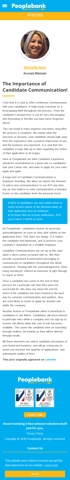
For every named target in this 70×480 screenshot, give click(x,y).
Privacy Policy (35, 434)
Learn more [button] (51, 465)
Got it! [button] (35, 474)
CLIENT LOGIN (35, 414)
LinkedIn (50, 360)
